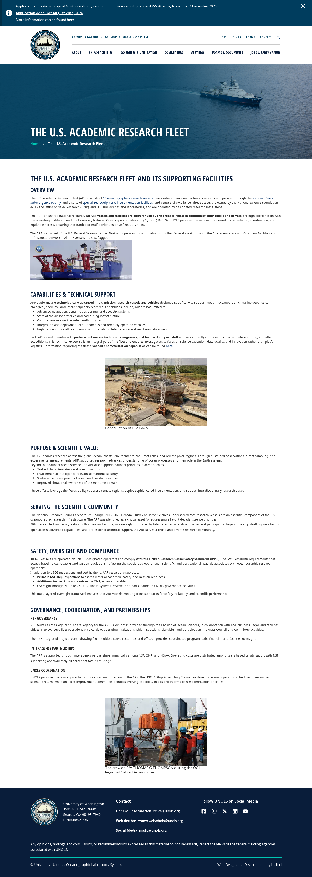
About (76, 52)
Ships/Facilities (101, 52)
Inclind (276, 864)
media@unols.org (153, 830)
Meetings (197, 52)
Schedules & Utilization (138, 52)
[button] (303, 6)
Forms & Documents (227, 52)
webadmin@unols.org (166, 820)
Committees (173, 52)
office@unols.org (166, 811)
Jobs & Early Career (265, 52)
